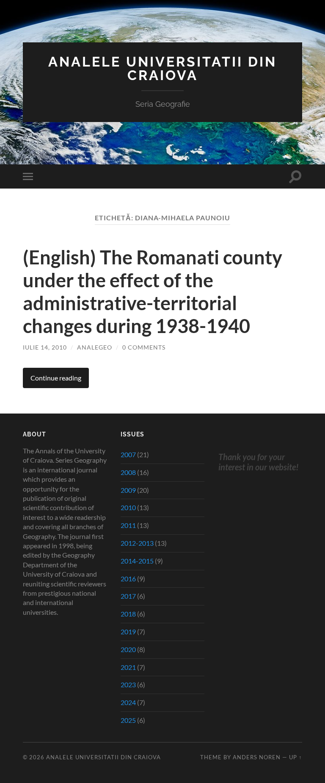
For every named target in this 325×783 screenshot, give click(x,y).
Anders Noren (257, 757)
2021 (128, 667)
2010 (128, 507)
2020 (128, 649)
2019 (128, 632)
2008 (128, 472)
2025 (128, 720)
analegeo (94, 347)
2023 (128, 684)
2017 (128, 596)
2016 (128, 579)
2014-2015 (137, 561)
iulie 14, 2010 (45, 347)
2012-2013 (137, 543)
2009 (128, 490)
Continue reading (55, 378)
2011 (128, 525)
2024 (128, 702)
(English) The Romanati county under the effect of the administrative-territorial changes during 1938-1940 (152, 291)
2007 (128, 454)
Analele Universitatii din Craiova (162, 68)
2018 (128, 614)
